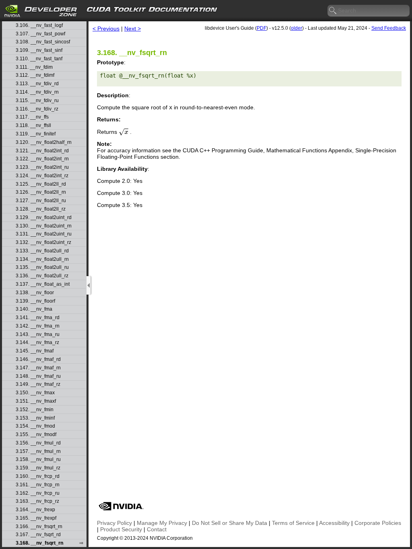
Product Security (121, 529)
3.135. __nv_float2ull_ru (42, 267)
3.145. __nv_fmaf (35, 351)
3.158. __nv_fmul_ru (38, 459)
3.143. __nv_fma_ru (38, 334)
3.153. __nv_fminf (35, 418)
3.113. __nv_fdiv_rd (37, 83)
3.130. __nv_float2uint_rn (44, 226)
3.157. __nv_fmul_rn (38, 451)
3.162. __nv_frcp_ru (38, 493)
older (296, 28)
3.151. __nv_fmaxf (36, 401)
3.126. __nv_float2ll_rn (41, 192)
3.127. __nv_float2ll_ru (41, 200)
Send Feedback (388, 28)
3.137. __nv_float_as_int (43, 284)
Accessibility (334, 523)
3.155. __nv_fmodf (36, 434)
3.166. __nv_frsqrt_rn (39, 526)
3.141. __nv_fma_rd (38, 317)
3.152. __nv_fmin (35, 409)
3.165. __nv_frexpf (36, 518)
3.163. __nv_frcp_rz (37, 501)
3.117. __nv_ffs (32, 117)
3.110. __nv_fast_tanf (39, 58)
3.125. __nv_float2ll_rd (41, 184)
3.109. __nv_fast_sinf (39, 50)
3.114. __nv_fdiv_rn (37, 92)
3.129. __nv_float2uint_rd (44, 217)
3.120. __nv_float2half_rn (44, 142)
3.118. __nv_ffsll (33, 125)
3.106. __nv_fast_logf (39, 25)
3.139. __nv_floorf (35, 301)
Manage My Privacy (162, 523)
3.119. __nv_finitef (36, 134)
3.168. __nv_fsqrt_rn (39, 543)
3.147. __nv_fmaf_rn (38, 368)
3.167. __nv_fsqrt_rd (38, 534)
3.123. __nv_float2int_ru (42, 167)
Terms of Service (293, 523)
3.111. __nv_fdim (34, 67)
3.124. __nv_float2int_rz (42, 175)
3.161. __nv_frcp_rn (38, 485)
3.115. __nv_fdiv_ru (37, 100)
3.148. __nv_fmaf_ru (38, 376)
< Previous (106, 28)
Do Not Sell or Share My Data (229, 523)
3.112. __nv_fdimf (35, 75)
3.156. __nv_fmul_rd (38, 443)
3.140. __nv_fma (34, 309)
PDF (261, 28)
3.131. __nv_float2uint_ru (44, 234)
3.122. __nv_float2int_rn (42, 159)
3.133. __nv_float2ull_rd (42, 251)
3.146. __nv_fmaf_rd (38, 359)
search (333, 11)
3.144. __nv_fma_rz (37, 342)
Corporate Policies (377, 523)
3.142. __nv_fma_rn (38, 326)
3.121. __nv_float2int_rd (42, 151)
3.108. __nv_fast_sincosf (43, 42)
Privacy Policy (114, 523)
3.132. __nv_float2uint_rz (43, 242)
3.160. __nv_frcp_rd (38, 476)
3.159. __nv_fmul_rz (38, 468)
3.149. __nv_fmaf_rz (38, 384)
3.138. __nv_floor (35, 292)
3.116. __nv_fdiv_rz (37, 109)
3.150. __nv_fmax (35, 392)
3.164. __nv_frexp (35, 509)
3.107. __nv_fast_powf (40, 34)
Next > (132, 28)
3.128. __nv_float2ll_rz (41, 209)
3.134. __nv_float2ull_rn (42, 259)
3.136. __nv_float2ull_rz (42, 276)
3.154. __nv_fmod (35, 426)
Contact (157, 529)
